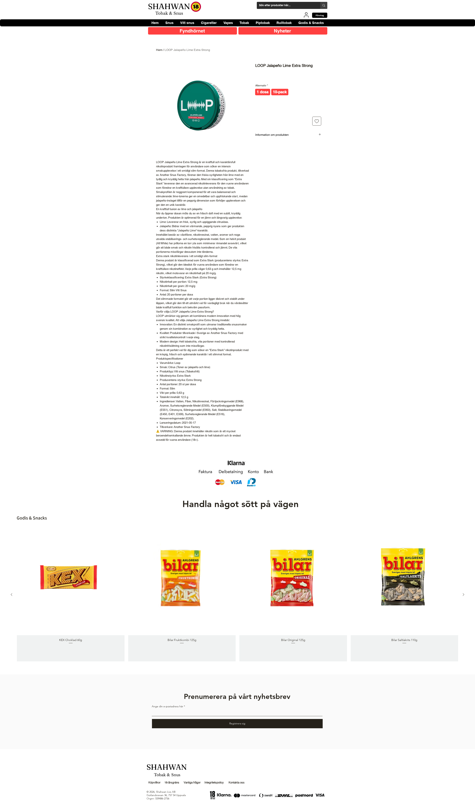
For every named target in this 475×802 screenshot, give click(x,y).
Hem (159, 50)
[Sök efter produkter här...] (323, 5)
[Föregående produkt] (11, 594)
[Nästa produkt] (463, 594)
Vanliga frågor (192, 782)
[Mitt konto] (306, 15)
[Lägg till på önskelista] (316, 121)
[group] (237, 594)
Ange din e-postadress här (167, 706)
